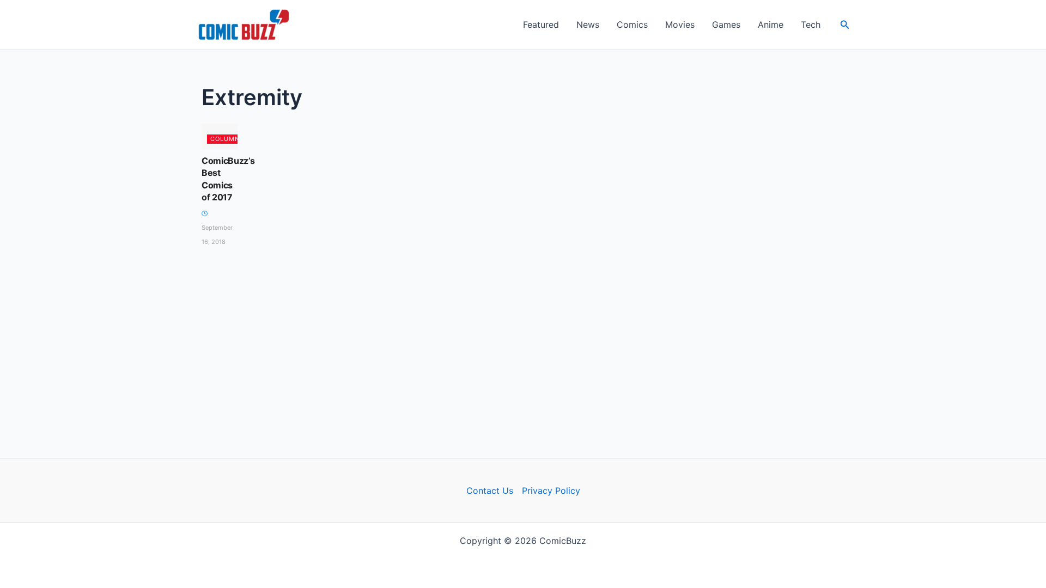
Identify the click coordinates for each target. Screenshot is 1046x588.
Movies (680, 24)
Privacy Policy (551, 490)
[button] (845, 25)
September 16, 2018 (217, 235)
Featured (541, 24)
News (587, 24)
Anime (770, 24)
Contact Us (489, 490)
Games (726, 24)
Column (225, 139)
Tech (810, 24)
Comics (632, 24)
